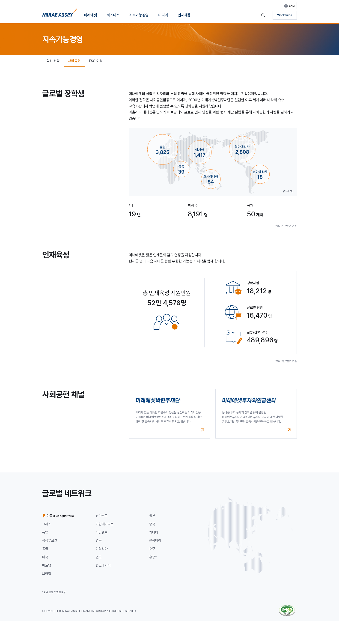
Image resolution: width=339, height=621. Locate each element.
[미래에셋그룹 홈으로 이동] (59, 14)
